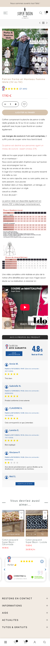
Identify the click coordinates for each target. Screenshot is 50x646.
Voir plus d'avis (25, 484)
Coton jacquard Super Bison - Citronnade (10, 542)
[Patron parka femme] (25, 223)
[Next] (44, 51)
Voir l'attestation (14, 353)
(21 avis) (23, 88)
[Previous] (5, 51)
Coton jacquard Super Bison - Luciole (36, 540)
